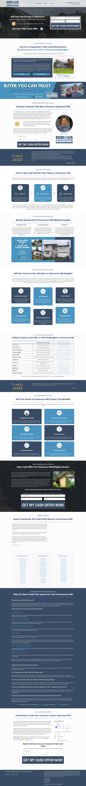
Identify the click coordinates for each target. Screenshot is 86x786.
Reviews (46, 3)
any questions (58, 704)
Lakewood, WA (43, 564)
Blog (31, 771)
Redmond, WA (63, 558)
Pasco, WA (43, 578)
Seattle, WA (63, 564)
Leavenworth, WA (43, 565)
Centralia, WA (23, 574)
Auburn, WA (23, 561)
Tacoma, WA (63, 575)
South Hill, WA (64, 569)
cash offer (46, 197)
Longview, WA (43, 567)
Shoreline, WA (63, 568)
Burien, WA (23, 571)
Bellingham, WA (23, 564)
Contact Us (77, 4)
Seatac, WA (63, 562)
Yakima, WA (63, 581)
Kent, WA (43, 558)
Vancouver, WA (64, 576)
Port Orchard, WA (43, 579)
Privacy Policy (24, 771)
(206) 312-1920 (76, 2)
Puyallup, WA (43, 582)
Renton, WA (63, 560)
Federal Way (23, 578)
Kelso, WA (23, 581)
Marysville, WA (43, 569)
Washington (22, 558)
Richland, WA (63, 561)
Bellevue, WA (23, 562)
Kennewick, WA (23, 582)
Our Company (18, 771)
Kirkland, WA (43, 560)
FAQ (73, 4)
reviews (64, 675)
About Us (52, 3)
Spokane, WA (63, 572)
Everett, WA (23, 576)
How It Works (38, 3)
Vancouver (27, 524)
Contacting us (38, 738)
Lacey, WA (43, 561)
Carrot (60, 784)
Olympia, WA (43, 575)
